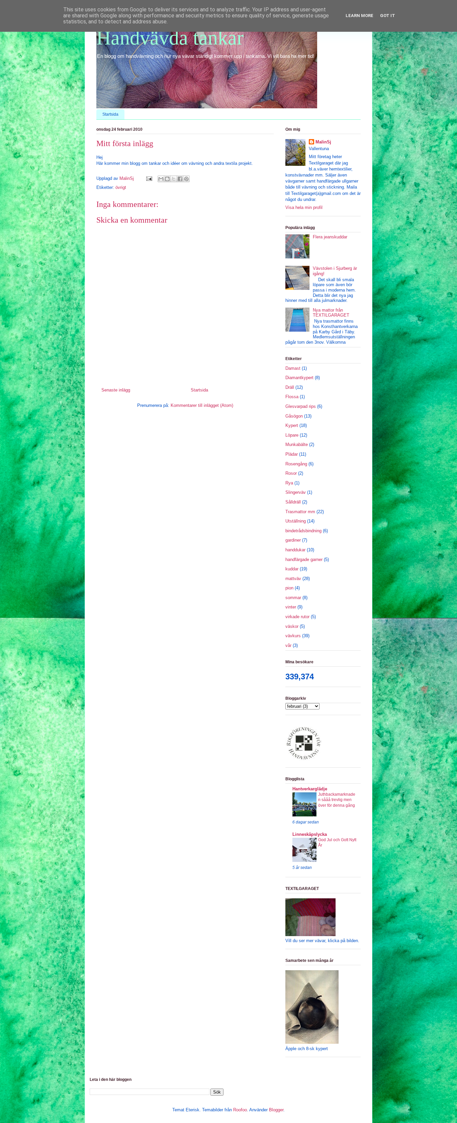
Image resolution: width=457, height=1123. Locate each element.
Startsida (110, 114)
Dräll (289, 387)
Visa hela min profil (304, 207)
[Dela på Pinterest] (186, 179)
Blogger (276, 1109)
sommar (293, 597)
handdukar (295, 549)
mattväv (293, 578)
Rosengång (296, 463)
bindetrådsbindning (303, 530)
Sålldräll (293, 501)
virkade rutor (297, 616)
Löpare (291, 435)
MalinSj (323, 141)
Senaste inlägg (115, 389)
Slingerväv (295, 492)
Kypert (291, 425)
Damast (292, 368)
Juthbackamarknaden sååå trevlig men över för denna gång (336, 799)
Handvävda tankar (170, 38)
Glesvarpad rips (300, 406)
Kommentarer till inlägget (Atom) (202, 405)
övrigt (120, 187)
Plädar (291, 454)
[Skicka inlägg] (149, 178)
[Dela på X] (173, 179)
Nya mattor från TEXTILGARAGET (331, 313)
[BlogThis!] (167, 179)
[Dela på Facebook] (180, 179)
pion (289, 587)
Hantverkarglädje (309, 788)
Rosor (291, 473)
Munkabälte (296, 444)
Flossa (291, 396)
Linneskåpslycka (309, 834)
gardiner (293, 540)
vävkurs (293, 635)
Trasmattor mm (300, 511)
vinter (290, 606)
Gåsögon (294, 416)
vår (288, 645)
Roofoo (240, 1109)
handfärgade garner (304, 559)
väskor (291, 626)
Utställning (295, 521)
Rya (289, 482)
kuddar (291, 568)
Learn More (359, 15)
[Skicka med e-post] (161, 179)
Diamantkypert (299, 377)
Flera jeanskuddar (330, 236)
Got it (387, 15)
